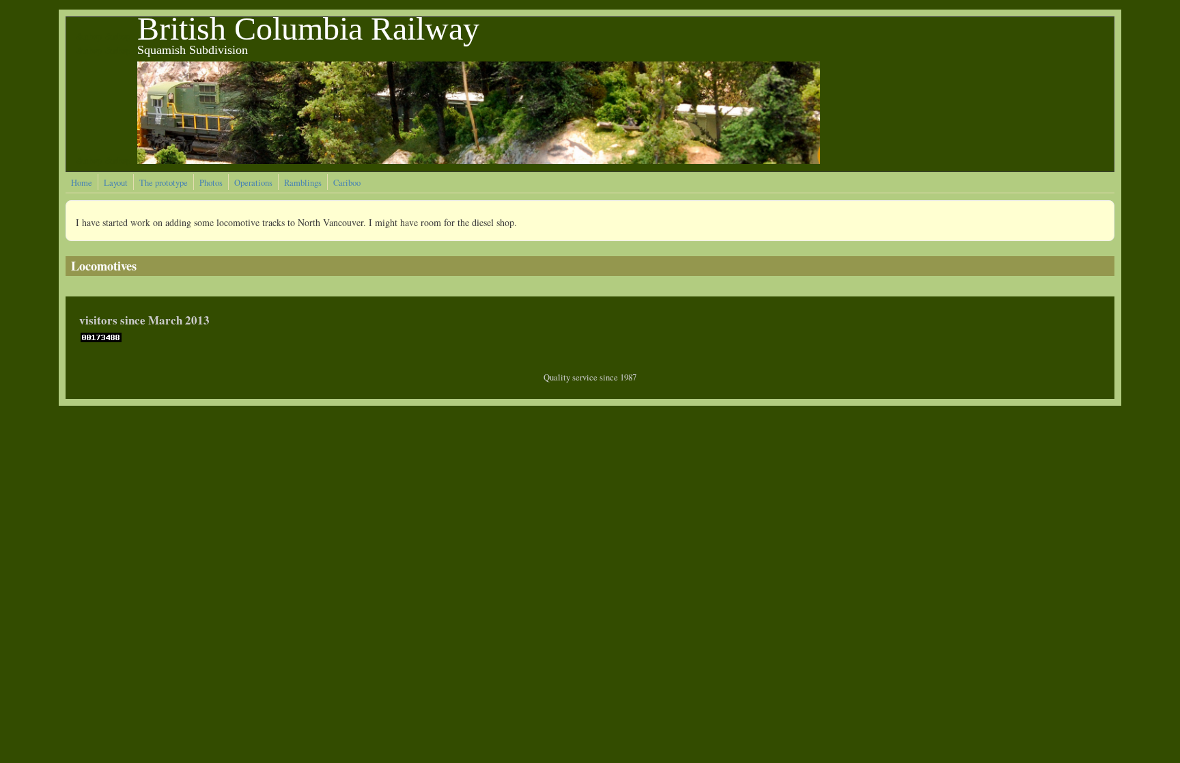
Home (81, 183)
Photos (211, 183)
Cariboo (347, 183)
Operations (253, 183)
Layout (116, 183)
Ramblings (303, 183)
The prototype (163, 183)
